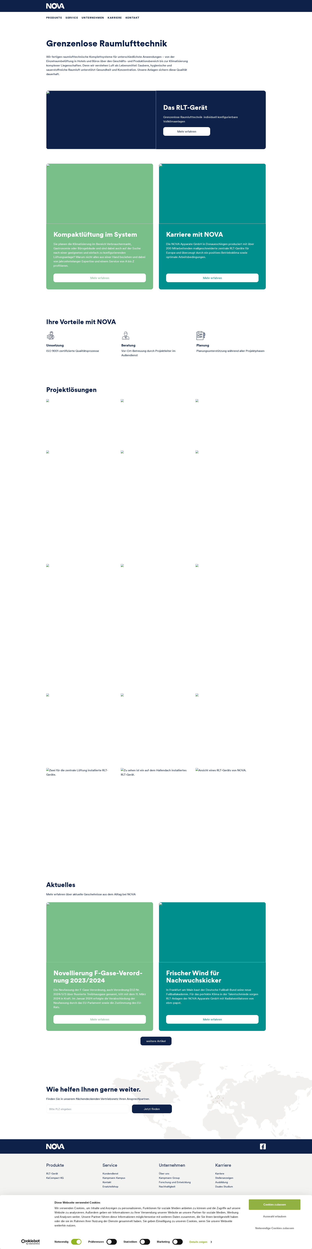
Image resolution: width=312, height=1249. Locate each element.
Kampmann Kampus (114, 1177)
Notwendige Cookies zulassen (274, 1228)
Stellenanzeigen (224, 1177)
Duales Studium (224, 1186)
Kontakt (132, 17)
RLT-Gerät (52, 1173)
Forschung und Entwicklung (175, 1182)
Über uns (164, 1173)
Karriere (115, 17)
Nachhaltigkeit (167, 1186)
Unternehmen (93, 17)
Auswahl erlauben (274, 1216)
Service (72, 17)
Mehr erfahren (186, 131)
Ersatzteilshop (110, 1186)
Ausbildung (221, 1182)
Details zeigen (198, 1241)
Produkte (54, 17)
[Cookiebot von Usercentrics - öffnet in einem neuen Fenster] (30, 1242)
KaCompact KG (55, 1177)
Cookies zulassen (274, 1204)
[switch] (112, 1242)
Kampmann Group (169, 1177)
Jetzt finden (152, 1109)
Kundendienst (110, 1173)
